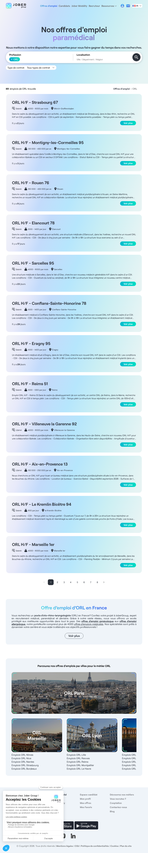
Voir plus (128, 123)
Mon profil (85, 798)
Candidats (64, 5)
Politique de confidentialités (95, 846)
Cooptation (116, 803)
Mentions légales (64, 846)
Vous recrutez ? (118, 798)
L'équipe (54, 811)
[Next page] (104, 582)
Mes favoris (86, 807)
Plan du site (126, 846)
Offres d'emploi (48, 5)
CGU (77, 846)
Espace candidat (88, 794)
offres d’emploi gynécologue (97, 621)
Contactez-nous (118, 807)
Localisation (83, 54)
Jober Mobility (79, 5)
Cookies (114, 846)
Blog (112, 811)
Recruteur (94, 5)
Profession (15, 54)
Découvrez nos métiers (122, 794)
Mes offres (85, 803)
